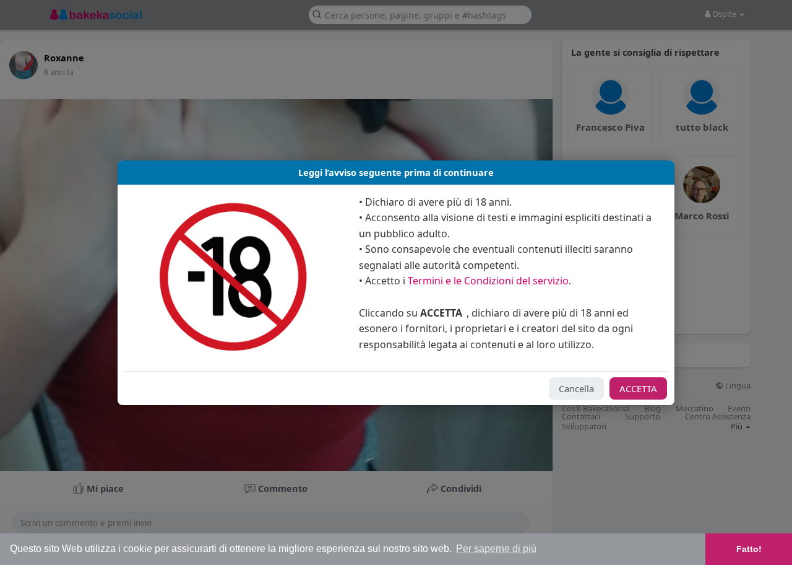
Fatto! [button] (749, 549)
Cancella (576, 388)
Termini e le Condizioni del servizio (488, 280)
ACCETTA (638, 388)
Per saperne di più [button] (496, 548)
